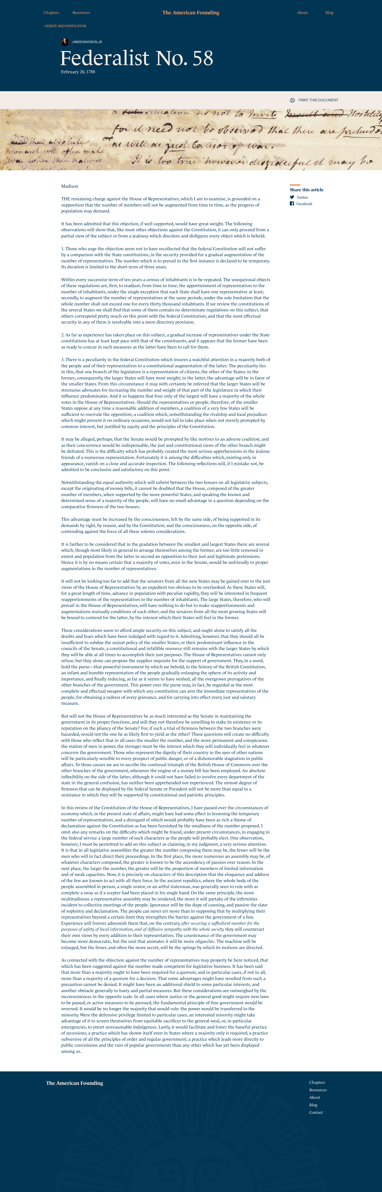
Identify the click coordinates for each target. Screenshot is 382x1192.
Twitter (302, 197)
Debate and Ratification (65, 26)
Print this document (318, 100)
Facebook (304, 204)
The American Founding (190, 11)
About (302, 12)
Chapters (51, 12)
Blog (329, 12)
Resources (81, 12)
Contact (316, 1112)
